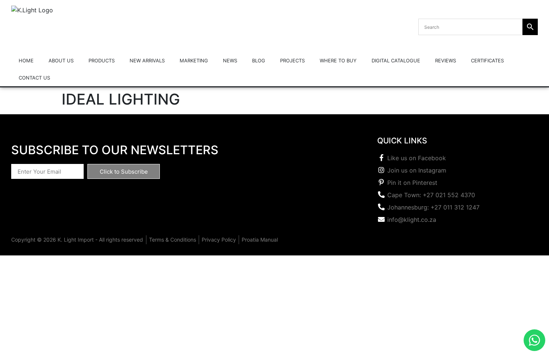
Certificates (487, 60)
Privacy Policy (219, 239)
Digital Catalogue (396, 60)
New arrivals (147, 60)
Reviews (445, 60)
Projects (292, 60)
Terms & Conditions (172, 239)
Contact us (34, 78)
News (230, 60)
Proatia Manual (260, 239)
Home (26, 60)
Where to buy (338, 60)
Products (102, 60)
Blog (258, 60)
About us (61, 60)
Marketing (194, 60)
